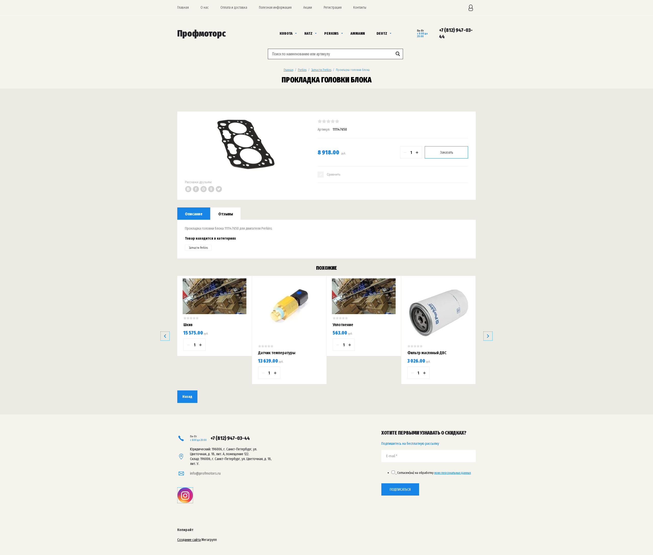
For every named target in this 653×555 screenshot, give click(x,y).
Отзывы (225, 214)
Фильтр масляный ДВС (426, 352)
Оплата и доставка (233, 7)
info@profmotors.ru (205, 473)
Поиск (398, 54)
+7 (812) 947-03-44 (230, 438)
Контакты (359, 7)
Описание (194, 214)
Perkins (302, 70)
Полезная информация (275, 7)
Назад (187, 396)
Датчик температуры (276, 352)
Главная (183, 7)
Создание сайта (189, 539)
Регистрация (333, 7)
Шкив (188, 324)
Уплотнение (343, 324)
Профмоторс (201, 33)
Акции (307, 7)
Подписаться (400, 489)
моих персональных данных (452, 473)
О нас (204, 7)
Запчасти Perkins (321, 70)
